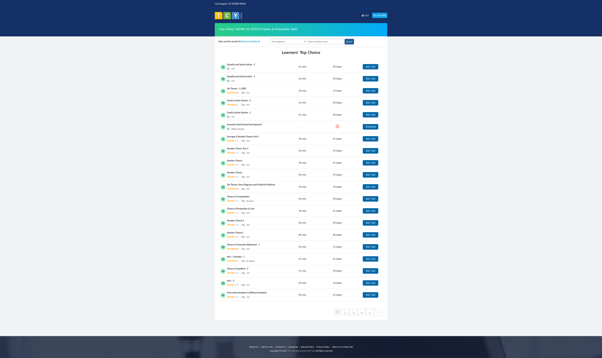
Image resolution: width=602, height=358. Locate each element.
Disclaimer (293, 346)
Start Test (370, 66)
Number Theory (234, 160)
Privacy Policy (323, 346)
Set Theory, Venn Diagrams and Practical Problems (251, 184)
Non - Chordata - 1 (236, 256)
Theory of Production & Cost (240, 208)
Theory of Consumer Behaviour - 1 (243, 244)
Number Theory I (235, 232)
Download (370, 126)
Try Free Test (379, 15)
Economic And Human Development (244, 124)
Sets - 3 (230, 280)
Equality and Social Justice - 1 (241, 76)
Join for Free (267, 346)
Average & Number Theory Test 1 (243, 136)
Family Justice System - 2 (239, 100)
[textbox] (325, 41)
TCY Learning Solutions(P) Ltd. (301, 350)
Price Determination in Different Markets (247, 292)
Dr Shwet (250, 261)
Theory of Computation (238, 196)
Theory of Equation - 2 (237, 268)
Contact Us (280, 346)
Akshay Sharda (237, 129)
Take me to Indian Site (342, 346)
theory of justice (249, 41)
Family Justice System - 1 (239, 112)
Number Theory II (235, 220)
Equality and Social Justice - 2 (241, 64)
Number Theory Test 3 (237, 148)
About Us (253, 346)
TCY (233, 69)
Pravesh (249, 201)
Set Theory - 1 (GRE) (236, 88)
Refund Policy (307, 346)
